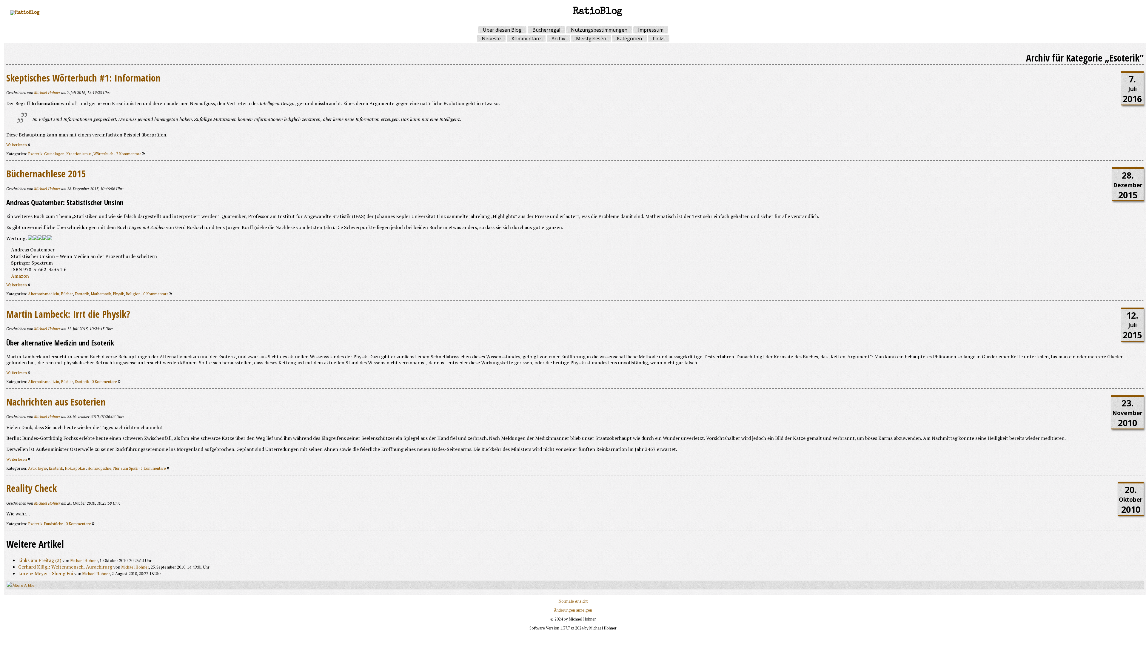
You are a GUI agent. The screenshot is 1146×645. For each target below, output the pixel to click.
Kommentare (526, 38)
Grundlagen (54, 153)
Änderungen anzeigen (573, 610)
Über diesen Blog (502, 30)
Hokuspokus (75, 468)
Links (659, 38)
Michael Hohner (47, 92)
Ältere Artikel (24, 585)
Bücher (67, 294)
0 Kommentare (156, 294)
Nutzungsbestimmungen (599, 30)
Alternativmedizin (43, 294)
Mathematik (101, 294)
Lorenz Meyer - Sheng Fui (45, 573)
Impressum (650, 30)
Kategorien (629, 38)
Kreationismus (79, 153)
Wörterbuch (103, 153)
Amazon (20, 276)
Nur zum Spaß (125, 468)
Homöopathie (99, 468)
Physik (118, 294)
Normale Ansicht (573, 601)
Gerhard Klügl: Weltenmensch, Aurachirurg (65, 566)
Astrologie (37, 468)
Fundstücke (53, 523)
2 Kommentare (129, 153)
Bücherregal (546, 30)
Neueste (491, 38)
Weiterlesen (17, 145)
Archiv (558, 38)
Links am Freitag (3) (39, 560)
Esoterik (35, 153)
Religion (133, 294)
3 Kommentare (154, 468)
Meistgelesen (591, 38)
